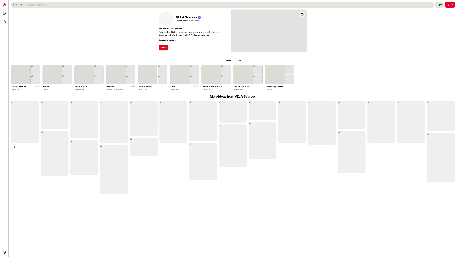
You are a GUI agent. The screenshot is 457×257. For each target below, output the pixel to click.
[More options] (4, 252)
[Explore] (4, 13)
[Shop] (4, 22)
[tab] (229, 60)
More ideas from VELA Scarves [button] (233, 96)
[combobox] (223, 5)
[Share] (302, 14)
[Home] (4, 5)
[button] (199, 17)
